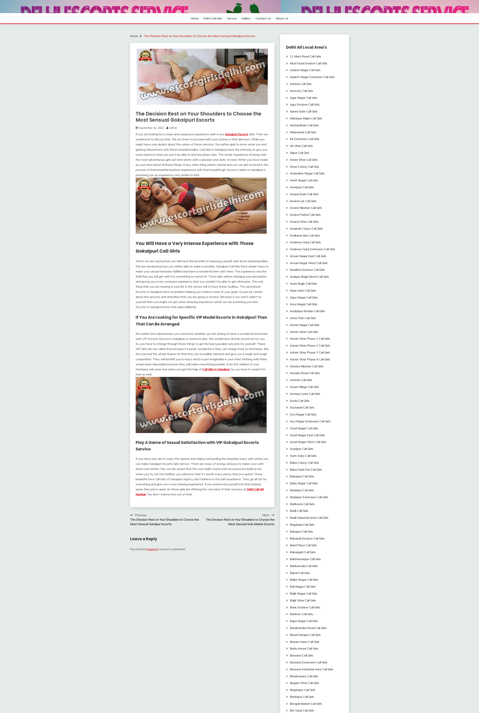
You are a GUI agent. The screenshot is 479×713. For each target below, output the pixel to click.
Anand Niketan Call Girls (306, 208)
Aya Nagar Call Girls (303, 414)
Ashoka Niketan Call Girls (306, 366)
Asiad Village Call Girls (304, 387)
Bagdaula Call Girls (302, 524)
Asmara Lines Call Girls (305, 394)
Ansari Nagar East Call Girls (308, 256)
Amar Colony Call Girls (304, 166)
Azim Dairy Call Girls (303, 456)
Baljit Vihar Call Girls (303, 600)
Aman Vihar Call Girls (304, 160)
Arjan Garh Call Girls (303, 290)
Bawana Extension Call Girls (308, 662)
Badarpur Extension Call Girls (309, 497)
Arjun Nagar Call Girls (304, 297)
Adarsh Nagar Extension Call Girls (312, 77)
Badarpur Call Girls (302, 490)
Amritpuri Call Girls (302, 187)
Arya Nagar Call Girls (303, 304)
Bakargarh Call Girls (303, 552)
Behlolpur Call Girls (302, 697)
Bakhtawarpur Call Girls (305, 559)
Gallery (246, 18)
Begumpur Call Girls (302, 690)
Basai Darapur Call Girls (305, 635)
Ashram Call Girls (301, 380)
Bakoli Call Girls (300, 573)
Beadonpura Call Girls (304, 676)
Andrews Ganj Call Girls (305, 242)
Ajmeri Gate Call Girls (304, 111)
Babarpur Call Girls (302, 476)
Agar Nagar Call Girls (303, 98)
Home (195, 18)
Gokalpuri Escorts (236, 134)
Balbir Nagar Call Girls (304, 579)
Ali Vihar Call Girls (301, 146)
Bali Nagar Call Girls (303, 586)
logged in (153, 549)
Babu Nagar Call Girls (304, 483)
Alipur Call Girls (299, 153)
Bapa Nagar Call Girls (304, 621)
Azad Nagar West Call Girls (308, 442)
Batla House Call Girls (304, 648)
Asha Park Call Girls (303, 318)
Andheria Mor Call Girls (305, 235)
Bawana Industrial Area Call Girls (311, 669)
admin (173, 128)
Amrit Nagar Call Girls (304, 180)
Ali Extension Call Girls (304, 139)
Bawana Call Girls (301, 655)
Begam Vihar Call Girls (304, 683)
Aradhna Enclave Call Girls (307, 270)
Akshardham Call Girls (304, 125)
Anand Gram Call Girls (304, 194)
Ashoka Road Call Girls (305, 373)
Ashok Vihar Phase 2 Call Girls (310, 345)
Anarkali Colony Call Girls (306, 228)
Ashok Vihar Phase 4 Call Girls (310, 359)
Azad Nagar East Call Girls (307, 435)
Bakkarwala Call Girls (304, 566)
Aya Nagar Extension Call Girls (310, 421)
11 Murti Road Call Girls (305, 56)
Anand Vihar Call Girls (304, 221)
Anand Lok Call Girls (303, 201)
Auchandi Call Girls (302, 407)
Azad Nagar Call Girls (304, 428)
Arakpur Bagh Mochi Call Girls (309, 276)
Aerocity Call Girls (301, 91)
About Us (282, 18)
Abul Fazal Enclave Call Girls (308, 63)
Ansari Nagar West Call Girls (309, 263)
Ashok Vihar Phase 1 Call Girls (310, 338)
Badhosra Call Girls (302, 504)
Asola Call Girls (299, 401)
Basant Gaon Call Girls (304, 642)
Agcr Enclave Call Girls (305, 104)
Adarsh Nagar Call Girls (305, 70)
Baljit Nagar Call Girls (303, 593)
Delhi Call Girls (212, 18)
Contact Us (263, 18)
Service (232, 18)
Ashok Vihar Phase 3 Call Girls (310, 352)
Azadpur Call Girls (301, 449)
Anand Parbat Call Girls (305, 215)
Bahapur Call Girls (301, 531)
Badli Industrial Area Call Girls (309, 517)
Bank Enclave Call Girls (305, 607)
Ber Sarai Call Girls (302, 710)
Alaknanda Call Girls (303, 132)
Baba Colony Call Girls (304, 462)
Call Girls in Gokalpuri (216, 369)
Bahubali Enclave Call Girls (307, 538)
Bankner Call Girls (301, 614)
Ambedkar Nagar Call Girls (307, 173)
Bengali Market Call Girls (306, 704)
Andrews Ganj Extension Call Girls (312, 249)
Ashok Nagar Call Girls (304, 325)
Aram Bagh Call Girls (303, 283)
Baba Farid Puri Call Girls (306, 469)
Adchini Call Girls (301, 84)
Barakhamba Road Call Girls (308, 628)
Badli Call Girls (299, 511)
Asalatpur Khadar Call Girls (307, 311)
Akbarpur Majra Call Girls (306, 118)
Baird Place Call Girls (303, 545)
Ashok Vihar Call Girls (304, 332)
